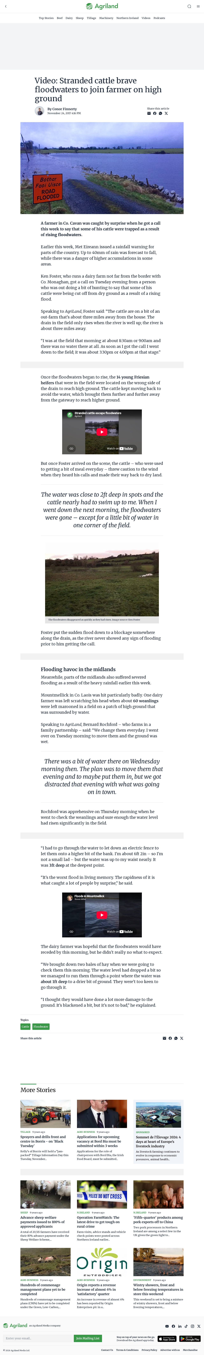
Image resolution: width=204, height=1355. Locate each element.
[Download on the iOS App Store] (167, 1339)
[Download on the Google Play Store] (190, 1339)
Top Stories (46, 18)
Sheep (80, 18)
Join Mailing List (87, 1338)
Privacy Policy (149, 1350)
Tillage (91, 18)
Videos (146, 18)
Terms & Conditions (127, 1350)
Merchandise (190, 1350)
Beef (59, 18)
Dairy (69, 18)
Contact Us (107, 1350)
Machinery (106, 18)
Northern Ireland (127, 18)
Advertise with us (170, 1350)
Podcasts (159, 18)
